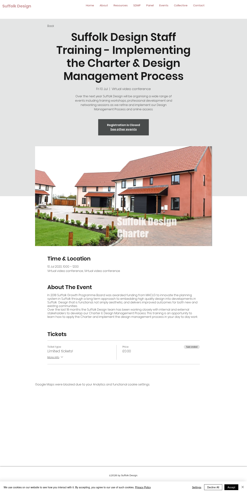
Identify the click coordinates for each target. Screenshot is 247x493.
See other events (123, 129)
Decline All (213, 487)
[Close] (242, 487)
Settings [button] (196, 487)
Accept (231, 487)
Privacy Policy (143, 487)
